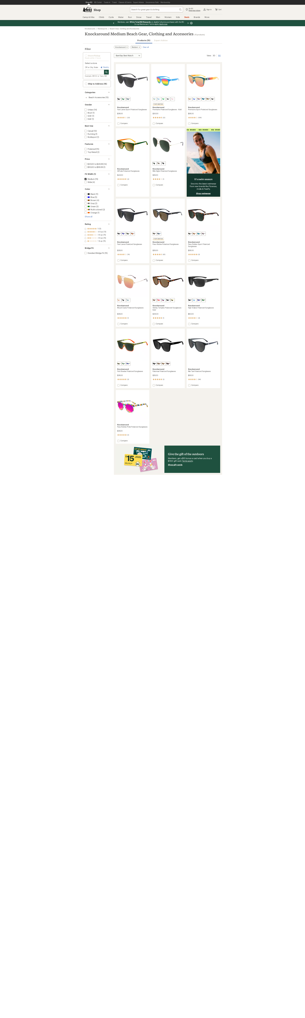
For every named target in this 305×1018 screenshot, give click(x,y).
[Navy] (204, 99)
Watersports (102, 29)
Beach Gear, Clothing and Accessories (124, 29)
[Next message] (188, 23)
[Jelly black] (128, 99)
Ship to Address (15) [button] (97, 84)
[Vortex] (204, 300)
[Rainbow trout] (124, 364)
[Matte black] (119, 99)
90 (219, 55)
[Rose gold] (119, 300)
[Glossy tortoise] (155, 300)
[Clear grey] (124, 99)
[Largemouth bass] (128, 364)
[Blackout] (190, 300)
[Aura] (195, 300)
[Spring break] (159, 300)
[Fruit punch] (199, 99)
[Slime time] (164, 99)
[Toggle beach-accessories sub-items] (86, 97)
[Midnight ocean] (199, 300)
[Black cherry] (168, 364)
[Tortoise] (190, 234)
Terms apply (187, 461)
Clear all (146, 47)
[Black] (168, 99)
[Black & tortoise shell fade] (155, 234)
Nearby (106, 67)
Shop (97, 10)
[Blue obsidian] (159, 234)
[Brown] (164, 364)
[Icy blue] (195, 99)
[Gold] (155, 163)
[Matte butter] (173, 300)
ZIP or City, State (91, 67)
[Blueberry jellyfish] (159, 99)
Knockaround (90, 29)
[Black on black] (119, 234)
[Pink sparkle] (173, 99)
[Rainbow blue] (155, 99)
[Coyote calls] (128, 234)
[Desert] (190, 99)
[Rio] (195, 234)
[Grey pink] (204, 234)
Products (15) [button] (143, 40)
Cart (220, 9)
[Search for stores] (106, 72)
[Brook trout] (119, 364)
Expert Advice (161, 40)
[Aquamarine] (164, 300)
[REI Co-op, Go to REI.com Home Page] (87, 9)
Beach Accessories (97, 97)
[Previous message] (113, 23)
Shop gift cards (175, 465)
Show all (88, 216)
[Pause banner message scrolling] (191, 23)
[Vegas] (159, 163)
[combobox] (156, 9)
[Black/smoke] (213, 99)
